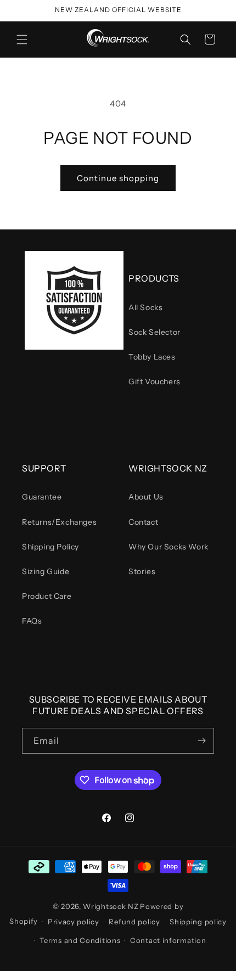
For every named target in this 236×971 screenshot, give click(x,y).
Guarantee (41, 497)
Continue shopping (118, 178)
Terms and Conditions (80, 940)
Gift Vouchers (154, 381)
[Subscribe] (201, 741)
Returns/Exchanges (59, 522)
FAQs (32, 621)
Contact (143, 522)
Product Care (46, 596)
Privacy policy (73, 921)
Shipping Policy (50, 547)
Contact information (168, 940)
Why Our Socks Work (168, 547)
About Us (146, 497)
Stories (141, 571)
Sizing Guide (45, 571)
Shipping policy (198, 921)
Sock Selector (154, 332)
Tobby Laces (152, 357)
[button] (22, 39)
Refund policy (134, 921)
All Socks (145, 307)
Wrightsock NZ (110, 906)
